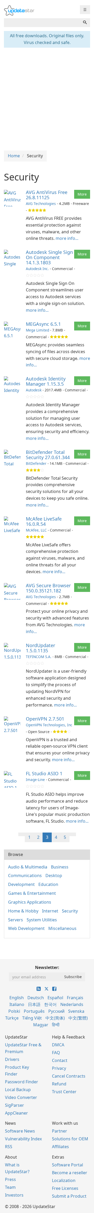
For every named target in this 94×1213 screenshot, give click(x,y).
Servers (15, 920)
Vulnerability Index (23, 1139)
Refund (59, 1084)
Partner (59, 1131)
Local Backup (18, 1089)
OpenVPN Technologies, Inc (49, 724)
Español (55, 998)
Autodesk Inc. (37, 268)
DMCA (58, 1045)
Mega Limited (37, 330)
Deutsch (35, 998)
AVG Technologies (41, 203)
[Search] (85, 22)
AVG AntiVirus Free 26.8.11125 (46, 195)
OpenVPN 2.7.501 (45, 719)
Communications (25, 875)
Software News (20, 1131)
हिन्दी (56, 1025)
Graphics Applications (29, 902)
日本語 (34, 1004)
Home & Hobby (23, 911)
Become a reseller (69, 1173)
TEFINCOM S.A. (38, 656)
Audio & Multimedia (27, 867)
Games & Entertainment (32, 893)
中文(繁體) (78, 1018)
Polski (14, 1011)
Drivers (12, 1059)
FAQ (56, 1052)
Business (59, 867)
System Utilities (42, 920)
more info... (67, 238)
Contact (59, 1060)
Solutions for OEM (70, 1139)
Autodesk (34, 389)
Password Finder (21, 1082)
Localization (63, 1180)
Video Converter (21, 1097)
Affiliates (60, 1146)
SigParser (14, 1105)
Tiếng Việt (32, 1018)
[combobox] (42, 22)
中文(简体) (55, 1018)
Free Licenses (65, 1188)
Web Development (26, 928)
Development (21, 884)
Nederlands (71, 1004)
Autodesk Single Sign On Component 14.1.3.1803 (49, 257)
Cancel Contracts (68, 1076)
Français (75, 998)
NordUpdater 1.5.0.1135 (40, 648)
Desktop (53, 875)
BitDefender (36, 463)
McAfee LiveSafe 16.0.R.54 (44, 521)
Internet (50, 911)
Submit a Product (69, 1196)
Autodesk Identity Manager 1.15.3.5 (46, 381)
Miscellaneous (62, 928)
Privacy (59, 1068)
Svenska (76, 1011)
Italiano (16, 1004)
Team (10, 1187)
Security (70, 911)
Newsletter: (47, 967)
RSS (8, 1146)
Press (10, 1179)
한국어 (50, 1004)
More (82, 194)
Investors (14, 1195)
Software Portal (67, 1165)
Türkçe (12, 1018)
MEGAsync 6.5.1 (43, 324)
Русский (56, 1011)
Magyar (40, 1025)
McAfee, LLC (36, 530)
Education (48, 884)
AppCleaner (16, 1113)
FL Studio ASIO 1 (44, 773)
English (16, 998)
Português (34, 1011)
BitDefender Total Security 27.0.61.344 (48, 454)
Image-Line (35, 779)
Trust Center (64, 1092)
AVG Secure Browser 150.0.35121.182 (48, 588)
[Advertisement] (47, 98)
